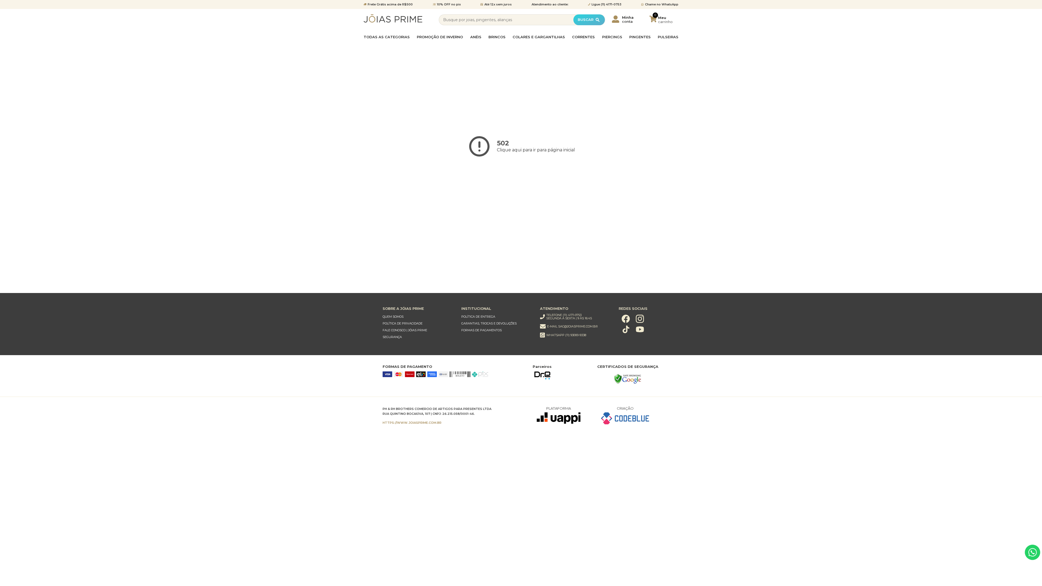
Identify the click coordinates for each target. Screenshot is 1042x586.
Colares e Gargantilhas (539, 37)
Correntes (583, 37)
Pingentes (640, 37)
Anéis (475, 37)
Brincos (497, 37)
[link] (416, 316)
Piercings (612, 37)
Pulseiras (668, 37)
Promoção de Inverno (440, 37)
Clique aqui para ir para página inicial (536, 149)
